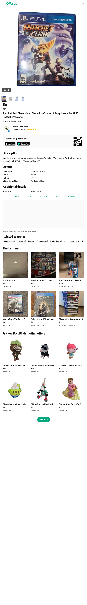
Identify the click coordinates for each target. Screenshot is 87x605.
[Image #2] (10, 99)
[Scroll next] (82, 241)
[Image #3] (16, 99)
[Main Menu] (4, 3)
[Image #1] (4, 99)
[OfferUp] (11, 3)
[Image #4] (23, 99)
